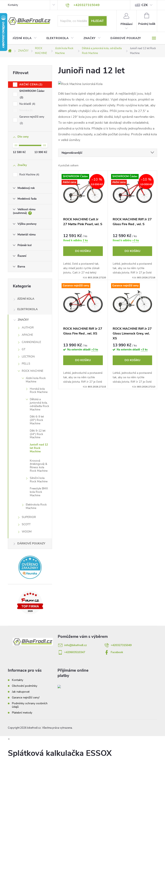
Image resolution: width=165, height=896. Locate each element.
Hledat (97, 21)
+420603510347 (74, 652)
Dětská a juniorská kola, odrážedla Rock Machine (39, 404)
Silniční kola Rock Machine (38, 479)
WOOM (27, 531)
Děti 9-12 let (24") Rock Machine (37, 434)
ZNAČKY (23, 320)
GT (23, 349)
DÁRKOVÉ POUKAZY (31, 543)
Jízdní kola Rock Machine (36, 379)
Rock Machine (28, 174)
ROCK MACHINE (32, 371)
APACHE (27, 335)
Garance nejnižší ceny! (25, 697)
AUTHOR (28, 327)
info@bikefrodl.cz (75, 645)
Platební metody (22, 713)
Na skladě (26, 104)
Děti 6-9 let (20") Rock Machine (37, 420)
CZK (144, 5)
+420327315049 (121, 645)
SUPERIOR (29, 517)
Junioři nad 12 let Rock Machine (39, 448)
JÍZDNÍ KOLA (25, 299)
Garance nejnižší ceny (31, 120)
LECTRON (28, 356)
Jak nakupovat (21, 692)
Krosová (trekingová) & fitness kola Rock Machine (38, 466)
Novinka (25, 110)
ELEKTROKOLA (27, 309)
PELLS (26, 364)
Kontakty (13, 5)
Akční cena (30, 84)
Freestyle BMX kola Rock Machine (39, 492)
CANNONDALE (31, 342)
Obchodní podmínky (24, 686)
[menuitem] (25, 38)
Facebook (117, 652)
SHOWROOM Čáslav (31, 94)
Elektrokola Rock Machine (36, 506)
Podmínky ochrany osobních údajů (29, 705)
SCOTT (26, 524)
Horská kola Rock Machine (38, 390)
